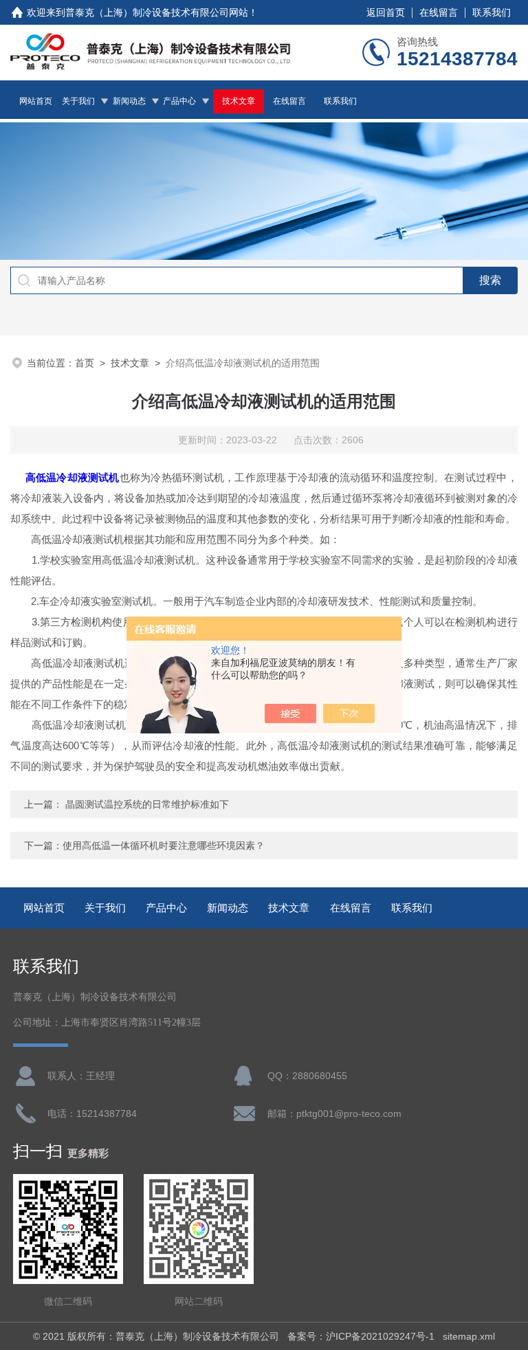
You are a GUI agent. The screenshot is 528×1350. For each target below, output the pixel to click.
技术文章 (238, 101)
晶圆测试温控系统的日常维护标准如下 (147, 804)
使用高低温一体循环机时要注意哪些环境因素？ (164, 845)
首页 (84, 362)
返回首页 (385, 12)
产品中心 (179, 101)
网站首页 (35, 101)
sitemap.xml (469, 1336)
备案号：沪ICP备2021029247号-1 (360, 1336)
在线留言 (438, 12)
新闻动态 (129, 101)
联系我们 (491, 12)
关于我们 (78, 101)
